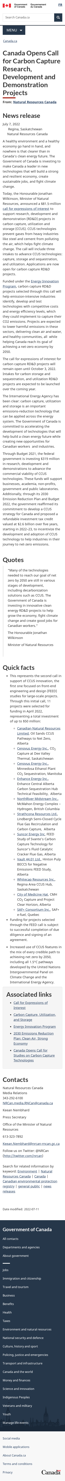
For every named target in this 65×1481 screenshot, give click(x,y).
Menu (12, 30)
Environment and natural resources (27, 1329)
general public (29, 1186)
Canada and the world (18, 1372)
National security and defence (23, 1338)
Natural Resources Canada (35, 102)
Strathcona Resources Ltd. (37, 814)
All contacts (10, 1239)
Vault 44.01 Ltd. (29, 859)
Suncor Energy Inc (31, 834)
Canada (40, 1176)
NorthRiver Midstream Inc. (37, 799)
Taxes (6, 1321)
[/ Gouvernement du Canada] (24, 5)
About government (16, 1256)
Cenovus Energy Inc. (32, 748)
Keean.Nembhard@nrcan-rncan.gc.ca (31, 1143)
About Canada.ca (14, 1455)
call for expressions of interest (26, 208)
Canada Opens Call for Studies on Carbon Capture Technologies (34, 1055)
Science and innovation (18, 1389)
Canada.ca (10, 41)
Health (7, 1312)
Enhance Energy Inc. (32, 779)
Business (9, 1295)
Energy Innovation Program (35, 1026)
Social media (11, 1438)
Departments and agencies (21, 1247)
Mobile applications (16, 1447)
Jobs (5, 1270)
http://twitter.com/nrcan (23, 1156)
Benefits (8, 1304)
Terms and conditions (17, 1464)
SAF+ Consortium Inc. (33, 909)
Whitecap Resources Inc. (36, 879)
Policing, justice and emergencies (25, 1355)
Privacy (7, 1472)
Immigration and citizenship (22, 1278)
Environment (27, 1171)
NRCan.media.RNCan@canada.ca (28, 1103)
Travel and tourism (16, 1287)
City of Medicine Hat (32, 894)
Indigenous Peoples (16, 1397)
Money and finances (16, 1380)
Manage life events (16, 1423)
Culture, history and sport (20, 1346)
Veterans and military (17, 1406)
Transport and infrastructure (22, 1363)
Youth (7, 1414)
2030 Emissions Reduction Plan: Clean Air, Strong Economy (34, 1038)
